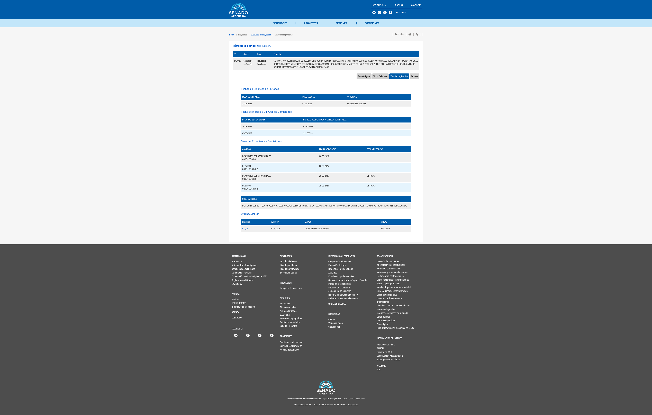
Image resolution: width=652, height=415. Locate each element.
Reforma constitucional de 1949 (335, 294)
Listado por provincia (287, 268)
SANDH (380, 348)
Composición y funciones (335, 261)
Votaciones (285, 303)
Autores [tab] (414, 76)
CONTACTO (237, 317)
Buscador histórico (287, 272)
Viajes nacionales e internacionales (384, 279)
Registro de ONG (382, 352)
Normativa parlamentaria (384, 268)
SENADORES (280, 23)
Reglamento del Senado (238, 280)
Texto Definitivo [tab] (380, 76)
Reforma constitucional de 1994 (335, 298)
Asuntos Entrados (287, 311)
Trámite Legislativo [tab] (399, 76)
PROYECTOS (311, 23)
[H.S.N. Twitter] (386, 13)
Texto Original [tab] (364, 76)
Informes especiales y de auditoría (384, 313)
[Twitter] (259, 335)
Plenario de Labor (287, 307)
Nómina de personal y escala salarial (384, 287)
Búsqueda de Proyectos (261, 34)
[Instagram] (248, 335)
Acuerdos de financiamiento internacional (384, 300)
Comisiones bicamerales (285, 345)
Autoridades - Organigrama (238, 265)
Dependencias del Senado (238, 268)
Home (231, 34)
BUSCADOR (401, 12)
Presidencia (237, 261)
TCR (379, 369)
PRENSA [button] (399, 5)
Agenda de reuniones (285, 349)
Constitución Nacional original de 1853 (238, 276)
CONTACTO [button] (416, 5)
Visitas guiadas (335, 323)
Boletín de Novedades (287, 322)
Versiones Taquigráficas (287, 318)
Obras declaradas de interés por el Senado (335, 280)
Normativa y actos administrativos (384, 272)
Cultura (331, 319)
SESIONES (341, 23)
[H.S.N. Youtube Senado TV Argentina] (375, 13)
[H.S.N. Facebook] (391, 13)
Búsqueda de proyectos (287, 288)
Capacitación (334, 326)
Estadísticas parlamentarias (335, 276)
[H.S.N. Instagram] (380, 13)
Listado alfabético (287, 261)
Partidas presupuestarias (384, 283)
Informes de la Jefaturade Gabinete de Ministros (335, 289)
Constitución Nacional (238, 272)
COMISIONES (372, 23)
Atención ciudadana (382, 344)
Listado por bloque (287, 265)
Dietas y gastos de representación (384, 291)
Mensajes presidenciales (335, 283)
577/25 (245, 228)
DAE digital (285, 314)
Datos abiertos (383, 316)
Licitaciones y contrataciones (384, 276)
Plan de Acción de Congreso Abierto (384, 305)
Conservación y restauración (382, 355)
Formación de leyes (335, 265)
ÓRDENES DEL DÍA (335, 303)
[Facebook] (272, 335)
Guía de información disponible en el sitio (384, 327)
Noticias (235, 299)
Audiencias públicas (384, 320)
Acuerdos (332, 272)
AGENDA (236, 312)
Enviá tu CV (237, 283)
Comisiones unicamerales (285, 342)
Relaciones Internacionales (335, 268)
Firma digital (382, 324)
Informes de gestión (384, 309)
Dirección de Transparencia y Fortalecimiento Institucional (384, 263)
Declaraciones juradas (384, 294)
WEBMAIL (381, 365)
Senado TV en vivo (287, 325)
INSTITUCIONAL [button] (379, 5)
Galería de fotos (238, 303)
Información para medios (238, 306)
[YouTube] (236, 335)
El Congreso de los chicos (382, 359)
